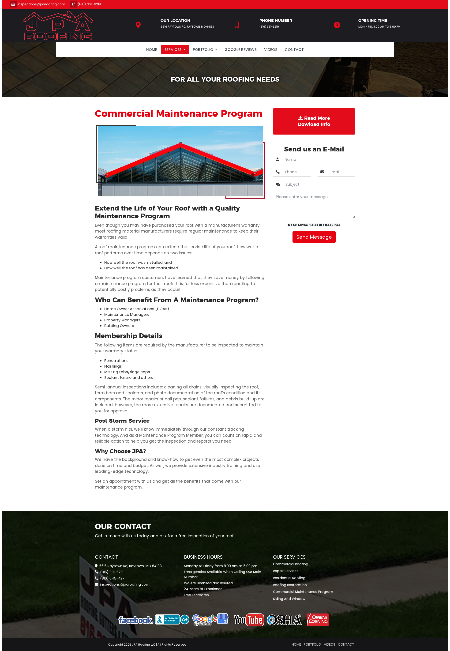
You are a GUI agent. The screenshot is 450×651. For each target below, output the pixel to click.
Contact (294, 49)
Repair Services (285, 570)
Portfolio (312, 644)
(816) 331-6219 (89, 4)
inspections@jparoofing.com (43, 4)
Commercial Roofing (290, 564)
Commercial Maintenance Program (303, 591)
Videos (270, 49)
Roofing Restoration (290, 585)
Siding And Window (289, 598)
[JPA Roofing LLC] (58, 25)
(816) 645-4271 (112, 578)
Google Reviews (241, 49)
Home (151, 49)
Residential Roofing (289, 578)
